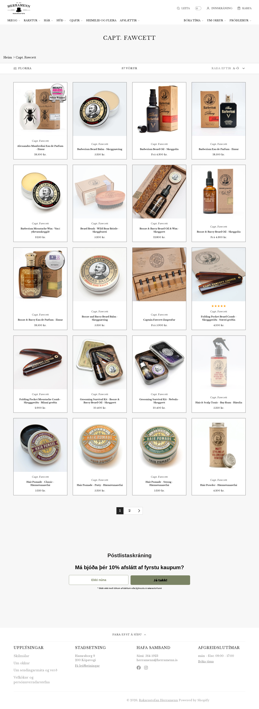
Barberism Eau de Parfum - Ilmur (218, 120)
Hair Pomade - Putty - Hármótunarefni (100, 456)
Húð (60, 20)
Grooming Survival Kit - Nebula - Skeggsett (159, 374)
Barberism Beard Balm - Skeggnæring (100, 120)
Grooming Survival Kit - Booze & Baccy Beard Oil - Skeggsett (100, 374)
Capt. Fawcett (26, 57)
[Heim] (18, 8)
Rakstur (30, 20)
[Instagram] (146, 668)
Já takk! (160, 580)
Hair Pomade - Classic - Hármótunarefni (40, 456)
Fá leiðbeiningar (87, 665)
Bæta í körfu (40, 128)
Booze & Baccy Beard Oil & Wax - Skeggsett (159, 203)
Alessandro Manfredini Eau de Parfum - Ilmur (40, 120)
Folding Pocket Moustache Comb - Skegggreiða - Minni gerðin (40, 374)
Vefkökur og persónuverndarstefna (32, 680)
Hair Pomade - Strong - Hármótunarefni (159, 456)
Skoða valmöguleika (159, 127)
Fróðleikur (239, 20)
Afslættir (128, 20)
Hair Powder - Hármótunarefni (218, 456)
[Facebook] (139, 668)
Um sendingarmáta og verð (35, 670)
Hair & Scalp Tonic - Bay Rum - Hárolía (218, 374)
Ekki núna (98, 580)
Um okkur (215, 20)
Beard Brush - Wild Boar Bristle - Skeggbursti (100, 203)
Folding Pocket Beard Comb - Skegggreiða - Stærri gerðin (218, 289)
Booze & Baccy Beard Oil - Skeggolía (218, 203)
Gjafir (75, 20)
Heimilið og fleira (101, 20)
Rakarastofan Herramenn (158, 700)
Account (219, 8)
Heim (8, 57)
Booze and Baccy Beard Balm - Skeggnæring (100, 289)
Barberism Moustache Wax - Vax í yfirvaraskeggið (40, 203)
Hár (47, 20)
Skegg (12, 20)
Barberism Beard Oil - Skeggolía (159, 120)
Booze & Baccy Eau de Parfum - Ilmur (40, 289)
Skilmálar (21, 656)
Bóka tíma (192, 20)
